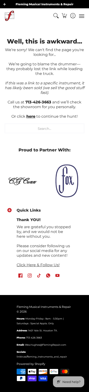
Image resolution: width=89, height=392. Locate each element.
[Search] (56, 15)
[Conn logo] (22, 180)
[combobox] (44, 128)
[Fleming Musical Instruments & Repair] (9, 15)
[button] (64, 15)
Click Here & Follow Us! (38, 265)
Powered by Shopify (31, 364)
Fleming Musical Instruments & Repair (44, 307)
